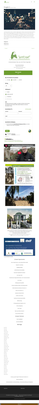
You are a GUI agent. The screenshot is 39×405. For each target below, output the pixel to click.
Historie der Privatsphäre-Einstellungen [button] (25, 395)
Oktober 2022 (6, 362)
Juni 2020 (5, 372)
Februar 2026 (6, 331)
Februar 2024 (6, 345)
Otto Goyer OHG (19, 275)
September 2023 (6, 349)
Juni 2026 (5, 327)
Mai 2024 (5, 342)
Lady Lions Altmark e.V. (20, 290)
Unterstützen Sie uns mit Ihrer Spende (19, 62)
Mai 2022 (5, 368)
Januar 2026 (6, 333)
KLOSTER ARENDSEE (19, 321)
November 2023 (6, 346)
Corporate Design (13, 7)
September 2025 (6, 337)
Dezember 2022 (6, 361)
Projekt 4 (33, 48)
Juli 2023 (5, 352)
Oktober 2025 (6, 336)
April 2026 (5, 330)
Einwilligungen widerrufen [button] (19, 396)
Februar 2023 (6, 358)
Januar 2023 (6, 359)
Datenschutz (23, 388)
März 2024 (5, 343)
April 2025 (5, 339)
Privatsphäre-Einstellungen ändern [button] (12, 395)
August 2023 (6, 350)
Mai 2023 (5, 353)
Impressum (5, 388)
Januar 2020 (6, 374)
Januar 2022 (6, 369)
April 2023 (5, 355)
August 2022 (6, 364)
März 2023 (5, 356)
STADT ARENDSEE (19, 319)
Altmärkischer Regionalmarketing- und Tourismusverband (19, 277)
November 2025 (6, 334)
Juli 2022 (5, 365)
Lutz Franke (20, 280)
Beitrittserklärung (19, 379)
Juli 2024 (5, 340)
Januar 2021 (6, 371)
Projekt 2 (6, 48)
